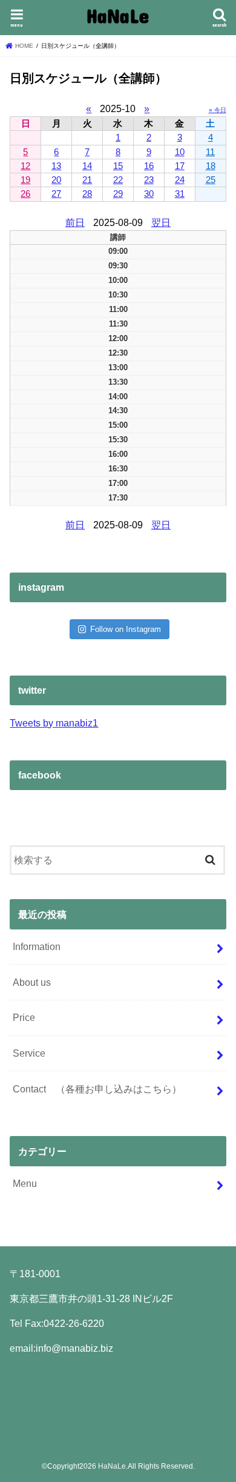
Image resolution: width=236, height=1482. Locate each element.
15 (118, 166)
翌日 (161, 222)
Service (29, 1053)
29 (118, 194)
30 (149, 194)
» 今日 (217, 110)
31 (180, 194)
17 (180, 166)
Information (37, 946)
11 (210, 152)
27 (56, 194)
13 (56, 166)
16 (149, 166)
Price (24, 1017)
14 (87, 166)
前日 (75, 222)
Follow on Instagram (125, 629)
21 (87, 180)
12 (25, 166)
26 (25, 194)
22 (118, 180)
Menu (25, 1183)
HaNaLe (118, 15)
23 (149, 180)
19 (25, 180)
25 (210, 180)
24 (180, 180)
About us (32, 982)
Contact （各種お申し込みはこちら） (97, 1088)
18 (210, 166)
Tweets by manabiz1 (54, 722)
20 (56, 180)
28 (87, 194)
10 (180, 152)
